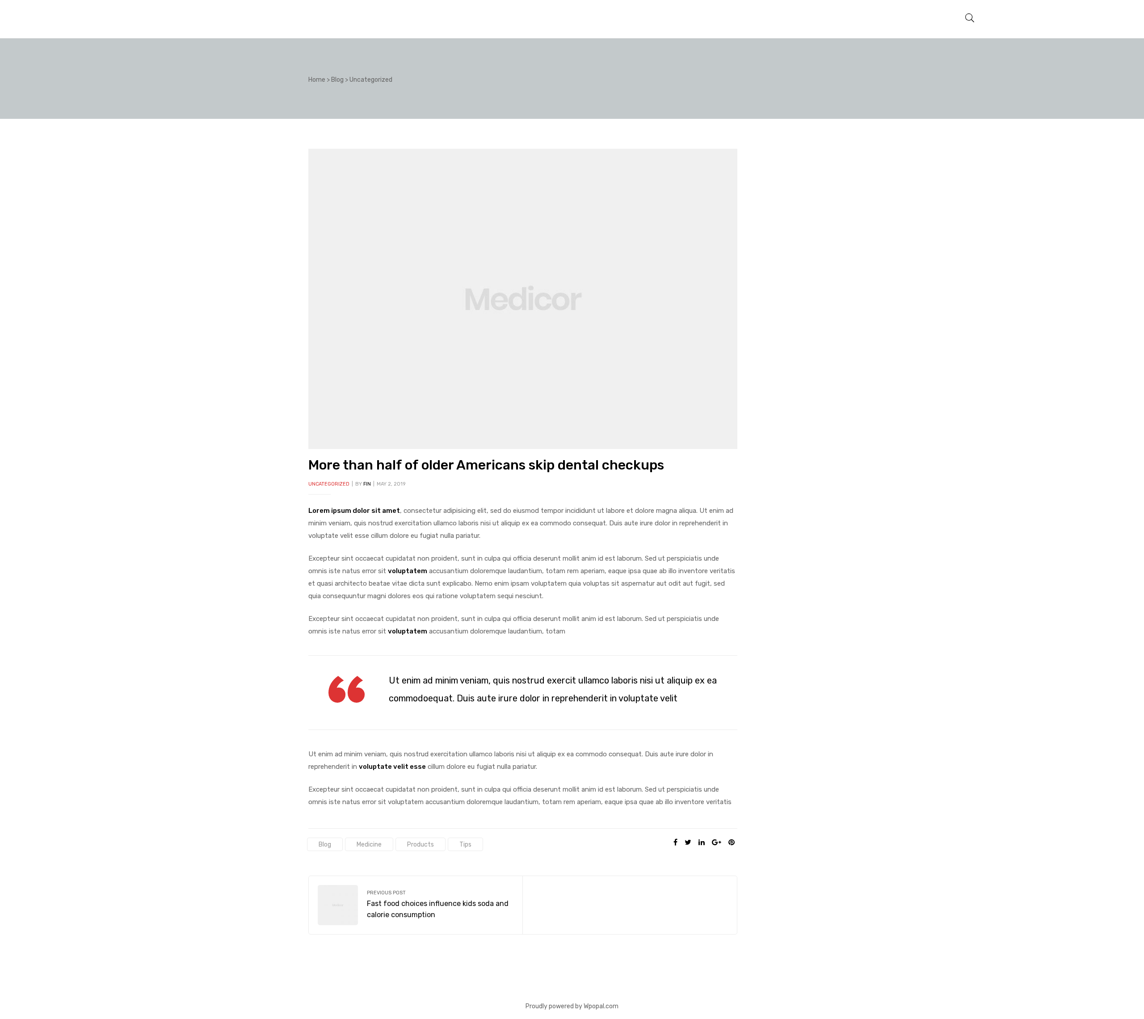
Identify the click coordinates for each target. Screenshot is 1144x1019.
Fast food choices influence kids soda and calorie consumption (415, 905)
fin (367, 484)
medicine (369, 844)
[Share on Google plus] (716, 842)
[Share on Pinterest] (731, 842)
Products (420, 844)
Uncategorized (328, 484)
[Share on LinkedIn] (701, 842)
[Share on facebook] (675, 842)
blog (325, 844)
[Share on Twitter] (688, 842)
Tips (465, 844)
